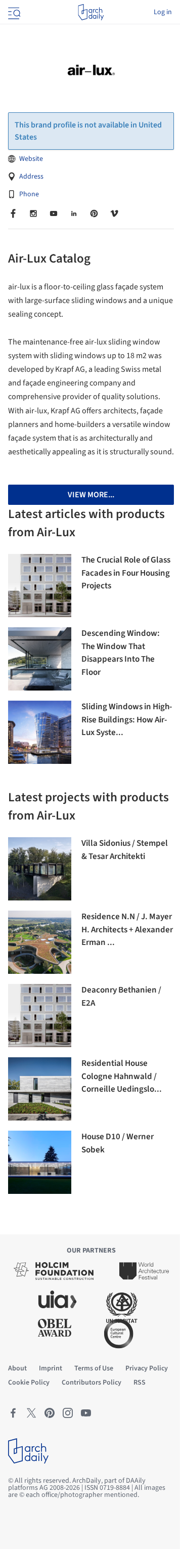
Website (31, 158)
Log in (163, 12)
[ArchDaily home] (91, 12)
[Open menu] (13, 12)
